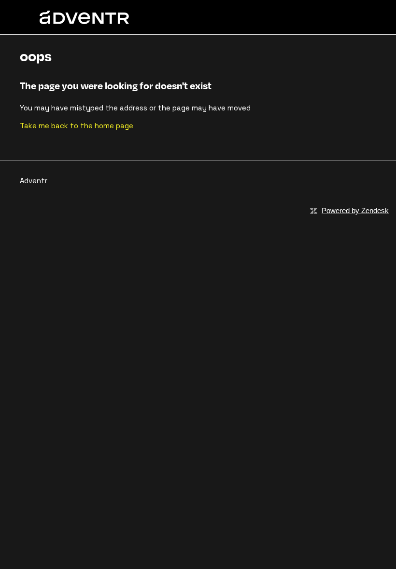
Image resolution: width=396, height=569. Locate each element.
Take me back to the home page (76, 125)
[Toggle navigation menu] (339, 17)
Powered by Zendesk (355, 210)
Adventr (33, 180)
